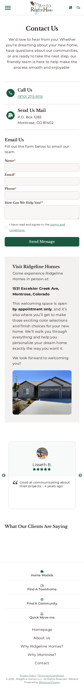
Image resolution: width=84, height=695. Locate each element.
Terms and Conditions (51, 675)
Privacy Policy (28, 675)
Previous (4, 475)
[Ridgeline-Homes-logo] (42, 3)
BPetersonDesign (49, 682)
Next (80, 475)
